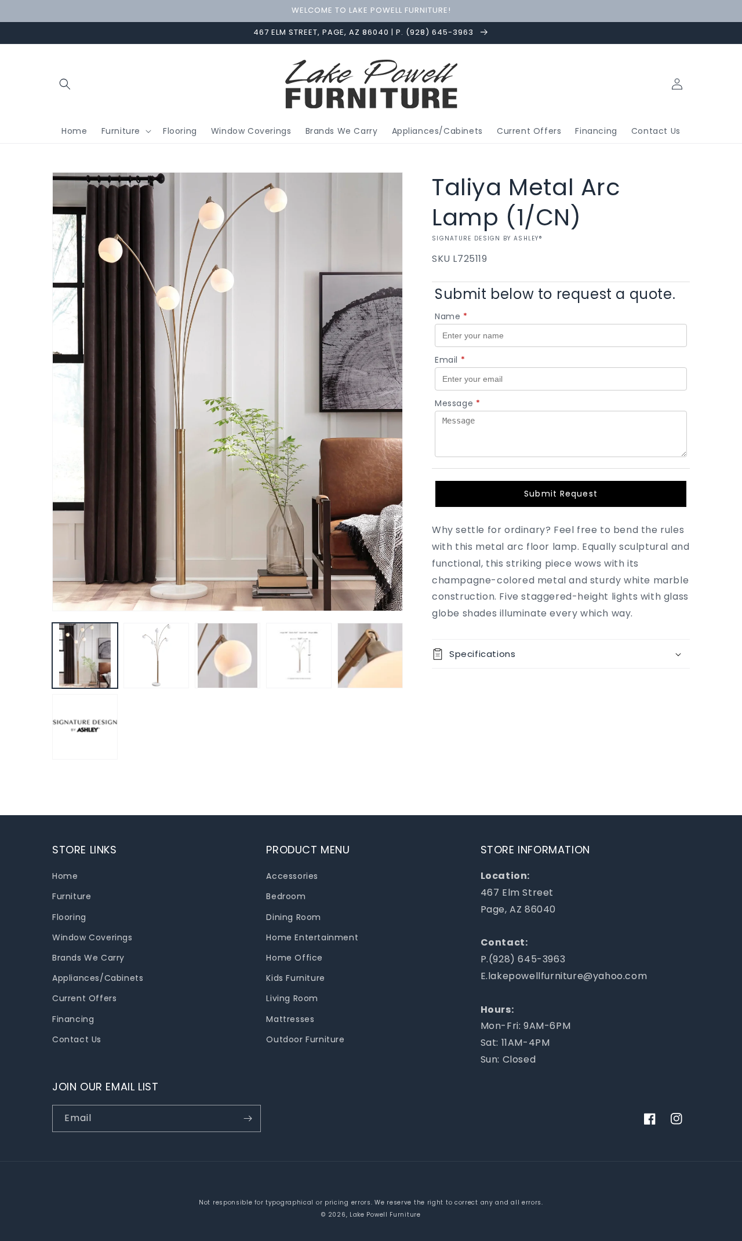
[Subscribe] (247, 1118)
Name (451, 316)
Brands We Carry (88, 957)
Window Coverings (92, 937)
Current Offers (84, 998)
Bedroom (285, 896)
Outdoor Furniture (305, 1039)
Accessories (292, 876)
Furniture (71, 896)
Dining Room (293, 917)
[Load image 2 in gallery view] (156, 655)
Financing (73, 1019)
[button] (65, 84)
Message (458, 403)
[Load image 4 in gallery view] (299, 655)
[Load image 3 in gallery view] (227, 655)
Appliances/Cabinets (97, 978)
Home (65, 876)
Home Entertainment (312, 937)
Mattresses (290, 1019)
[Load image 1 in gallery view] (85, 655)
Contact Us (76, 1039)
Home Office (294, 957)
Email (450, 360)
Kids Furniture (295, 978)
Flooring (69, 917)
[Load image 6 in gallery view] (85, 727)
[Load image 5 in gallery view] (370, 655)
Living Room (292, 998)
